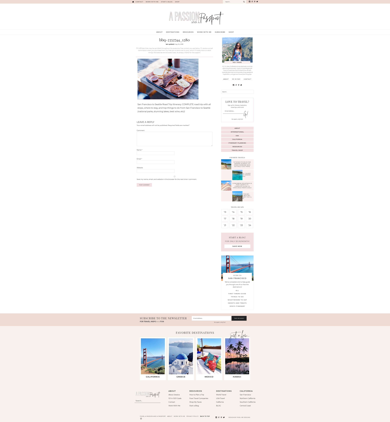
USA (237, 135)
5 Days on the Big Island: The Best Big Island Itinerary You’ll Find (242, 196)
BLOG (218, 406)
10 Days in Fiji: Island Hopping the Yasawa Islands (242, 175)
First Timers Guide (237, 293)
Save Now (237, 246)
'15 (241, 212)
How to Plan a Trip (196, 395)
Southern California (247, 402)
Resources (237, 146)
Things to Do (237, 297)
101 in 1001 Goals (174, 398)
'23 (241, 225)
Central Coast (245, 406)
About (226, 79)
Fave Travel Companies (198, 398)
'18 (233, 218)
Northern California (247, 398)
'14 (233, 212)
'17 (225, 218)
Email (139, 159)
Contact (139, 2)
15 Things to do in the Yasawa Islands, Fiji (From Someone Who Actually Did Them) (242, 164)
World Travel (221, 395)
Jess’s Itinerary (237, 306)
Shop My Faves (195, 402)
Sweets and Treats (237, 303)
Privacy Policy (192, 416)
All (237, 290)
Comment (141, 130)
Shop (177, 2)
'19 (241, 218)
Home (133, 2)
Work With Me (174, 406)
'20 (249, 218)
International (237, 132)
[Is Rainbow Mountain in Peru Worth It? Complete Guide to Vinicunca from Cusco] (226, 186)
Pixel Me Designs (243, 417)
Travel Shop (237, 150)
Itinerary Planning (237, 143)
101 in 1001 (236, 79)
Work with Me (152, 2)
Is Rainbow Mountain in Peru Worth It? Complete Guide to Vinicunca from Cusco (242, 186)
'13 (225, 212)
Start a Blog (167, 2)
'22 (233, 225)
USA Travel (220, 398)
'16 (249, 212)
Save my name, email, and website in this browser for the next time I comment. (167, 179)
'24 (249, 225)
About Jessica (174, 395)
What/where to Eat (237, 300)
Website (140, 168)
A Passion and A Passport (195, 16)
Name (139, 150)
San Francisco (245, 395)
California (237, 139)
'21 (225, 225)
